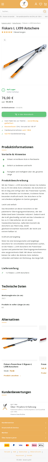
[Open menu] (2, 4)
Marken (5, 433)
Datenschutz (23, 452)
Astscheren (17, 23)
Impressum (20, 455)
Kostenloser (10, 126)
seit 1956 (26, 130)
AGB (14, 452)
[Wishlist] (40, 4)
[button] (7, 32)
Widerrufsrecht (35, 452)
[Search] (45, 11)
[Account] (36, 4)
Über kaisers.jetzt (9, 438)
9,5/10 (7, 134)
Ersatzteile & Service (10, 428)
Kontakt (29, 455)
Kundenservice (8, 423)
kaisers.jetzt (6, 23)
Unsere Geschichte (17, 414)
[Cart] (45, 4)
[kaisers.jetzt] (24, 4)
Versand (7, 452)
